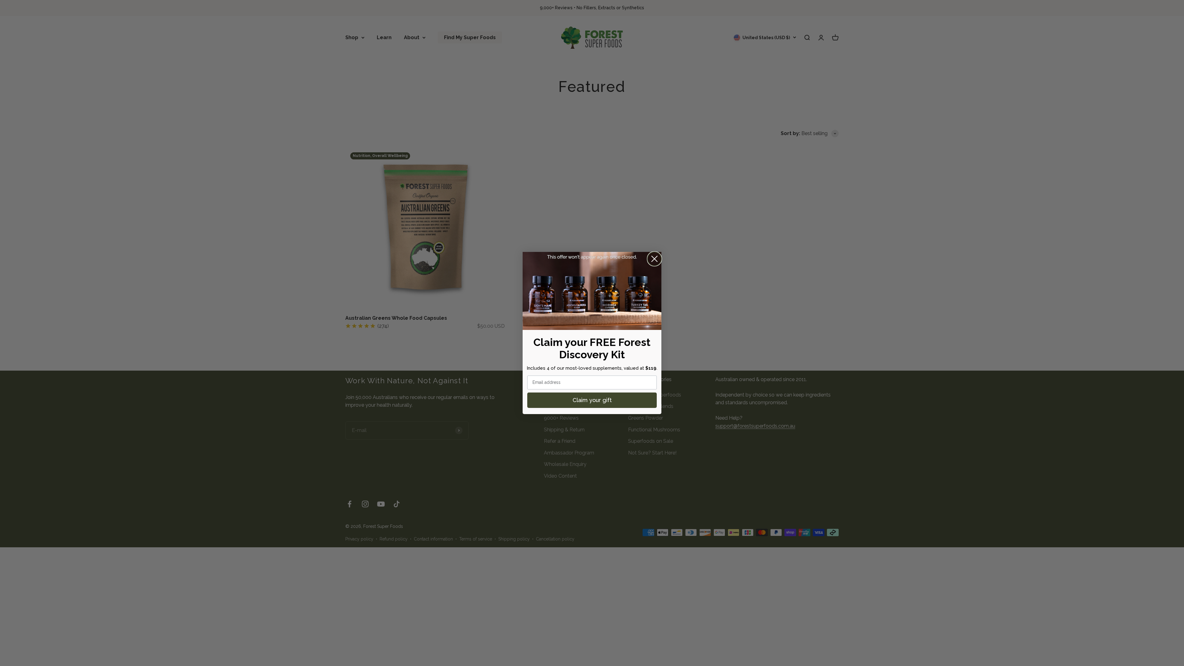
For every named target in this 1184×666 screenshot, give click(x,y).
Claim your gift (592, 400)
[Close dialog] (654, 259)
